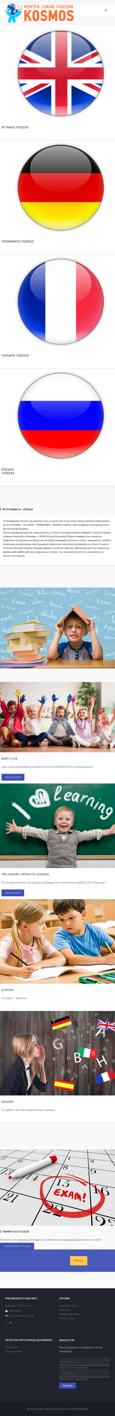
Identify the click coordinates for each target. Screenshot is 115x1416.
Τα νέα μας (64, 1309)
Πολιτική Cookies (13, 1351)
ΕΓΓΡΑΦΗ (78, 1260)
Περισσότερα (12, 777)
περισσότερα (12, 892)
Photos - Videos (67, 1318)
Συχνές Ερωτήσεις (68, 1305)
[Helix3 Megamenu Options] (106, 10)
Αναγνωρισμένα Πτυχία (16, 1246)
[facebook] (6, 1322)
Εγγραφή (67, 1385)
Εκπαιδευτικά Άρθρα (69, 1314)
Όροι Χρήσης (11, 1347)
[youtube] (10, 1322)
